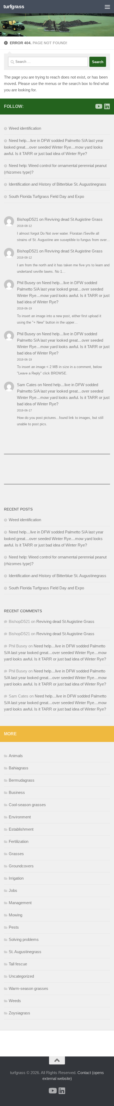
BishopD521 (27, 219)
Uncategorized (21, 976)
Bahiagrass (18, 768)
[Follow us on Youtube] (98, 106)
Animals (16, 755)
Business (17, 792)
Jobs (13, 890)
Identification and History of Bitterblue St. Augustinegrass (57, 184)
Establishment (21, 829)
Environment (20, 817)
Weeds (15, 1000)
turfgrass (13, 6)
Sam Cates (27, 384)
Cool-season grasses (27, 804)
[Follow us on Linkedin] (107, 106)
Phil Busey (26, 282)
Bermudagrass (21, 780)
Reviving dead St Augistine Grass (74, 219)
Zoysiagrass (19, 1013)
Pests (14, 927)
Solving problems (24, 939)
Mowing (15, 915)
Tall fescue (18, 964)
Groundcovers (21, 866)
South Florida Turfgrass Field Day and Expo (46, 196)
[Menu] (107, 6)
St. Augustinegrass (25, 951)
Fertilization (18, 841)
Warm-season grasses (28, 988)
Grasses (16, 853)
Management (20, 902)
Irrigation (16, 878)
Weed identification (25, 128)
